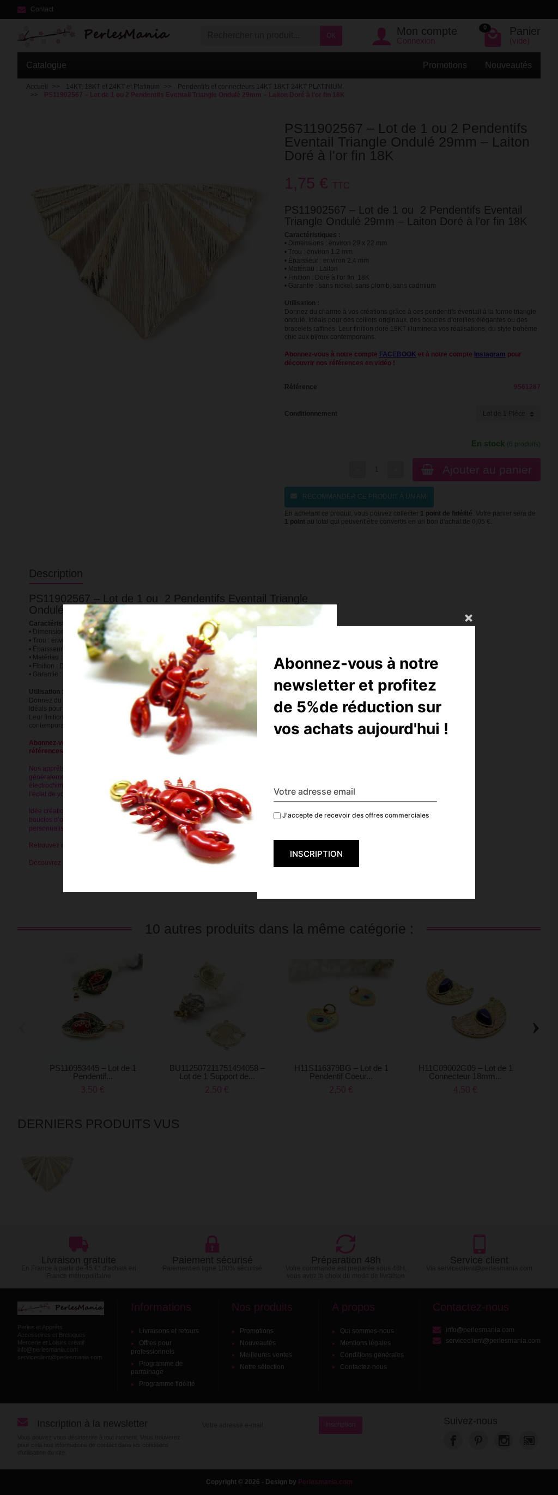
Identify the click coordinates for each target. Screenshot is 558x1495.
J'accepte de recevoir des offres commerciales (355, 815)
